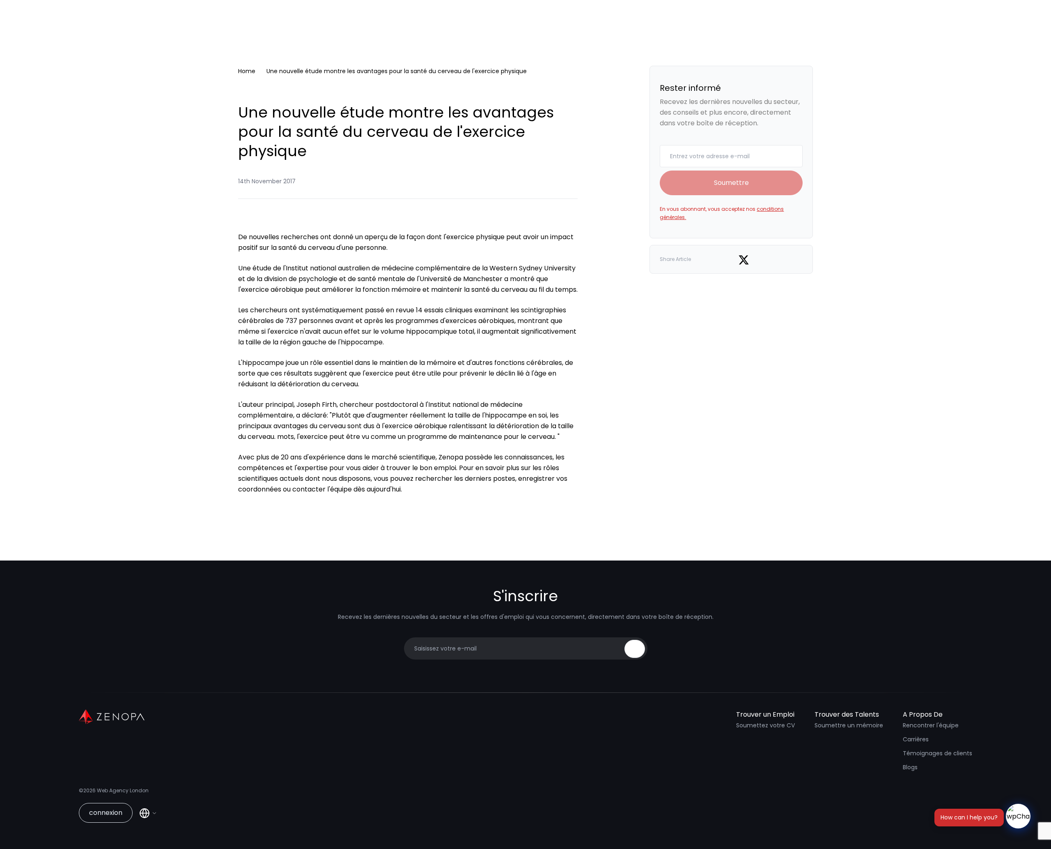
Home (246, 71)
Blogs (910, 767)
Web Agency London (123, 790)
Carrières (916, 739)
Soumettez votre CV (765, 725)
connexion (105, 812)
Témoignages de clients (937, 753)
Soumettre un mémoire (849, 725)
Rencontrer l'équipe (931, 725)
